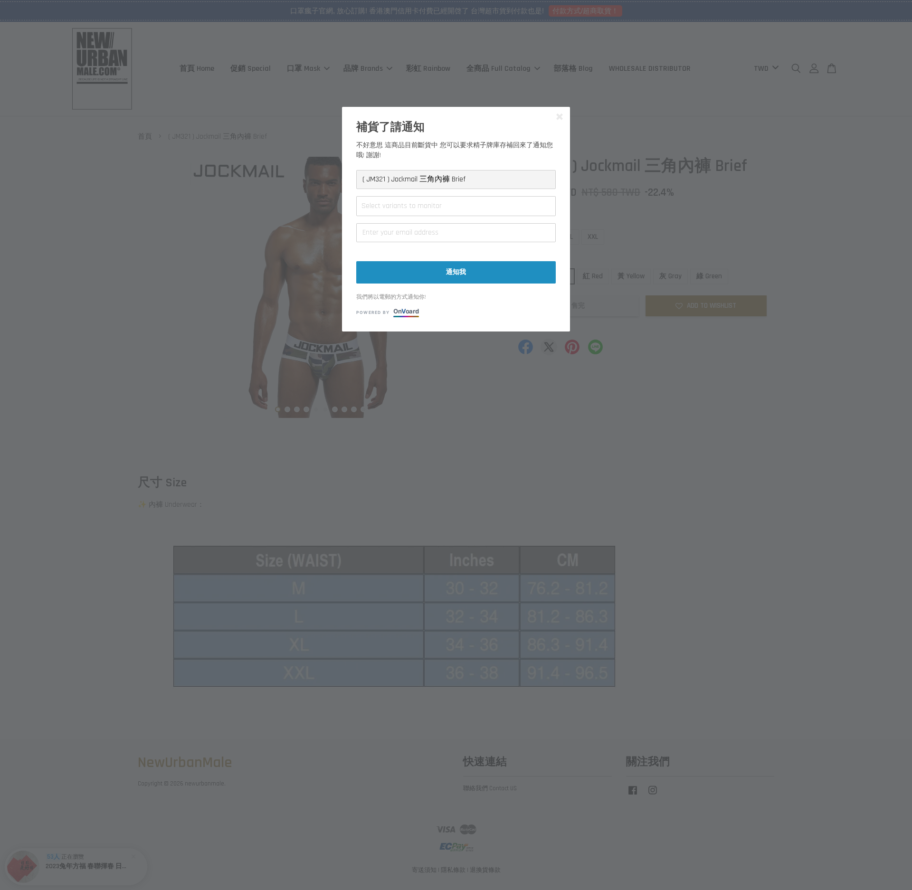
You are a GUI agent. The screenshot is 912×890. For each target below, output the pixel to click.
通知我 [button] (456, 272)
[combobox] (456, 206)
